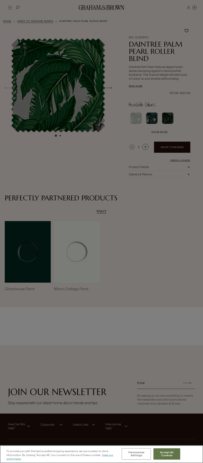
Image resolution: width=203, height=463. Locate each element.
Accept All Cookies (166, 453)
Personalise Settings (136, 453)
